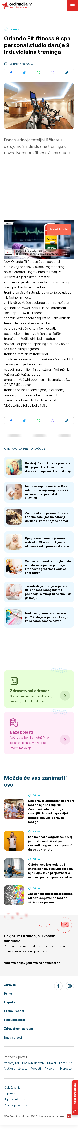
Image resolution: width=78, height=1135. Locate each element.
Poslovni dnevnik (33, 1063)
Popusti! (36, 1068)
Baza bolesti (13, 1037)
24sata (22, 1068)
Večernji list (11, 1063)
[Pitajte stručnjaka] (75, 1097)
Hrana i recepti (14, 1011)
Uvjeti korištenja (14, 1099)
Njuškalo (9, 1068)
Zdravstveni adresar (18, 1028)
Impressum (11, 1093)
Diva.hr (51, 1063)
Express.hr (66, 1068)
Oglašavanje (12, 1087)
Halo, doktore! (14, 1019)
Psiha (8, 993)
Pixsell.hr (50, 1068)
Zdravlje (10, 984)
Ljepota (9, 1002)
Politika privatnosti (16, 1105)
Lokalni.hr (65, 1063)
